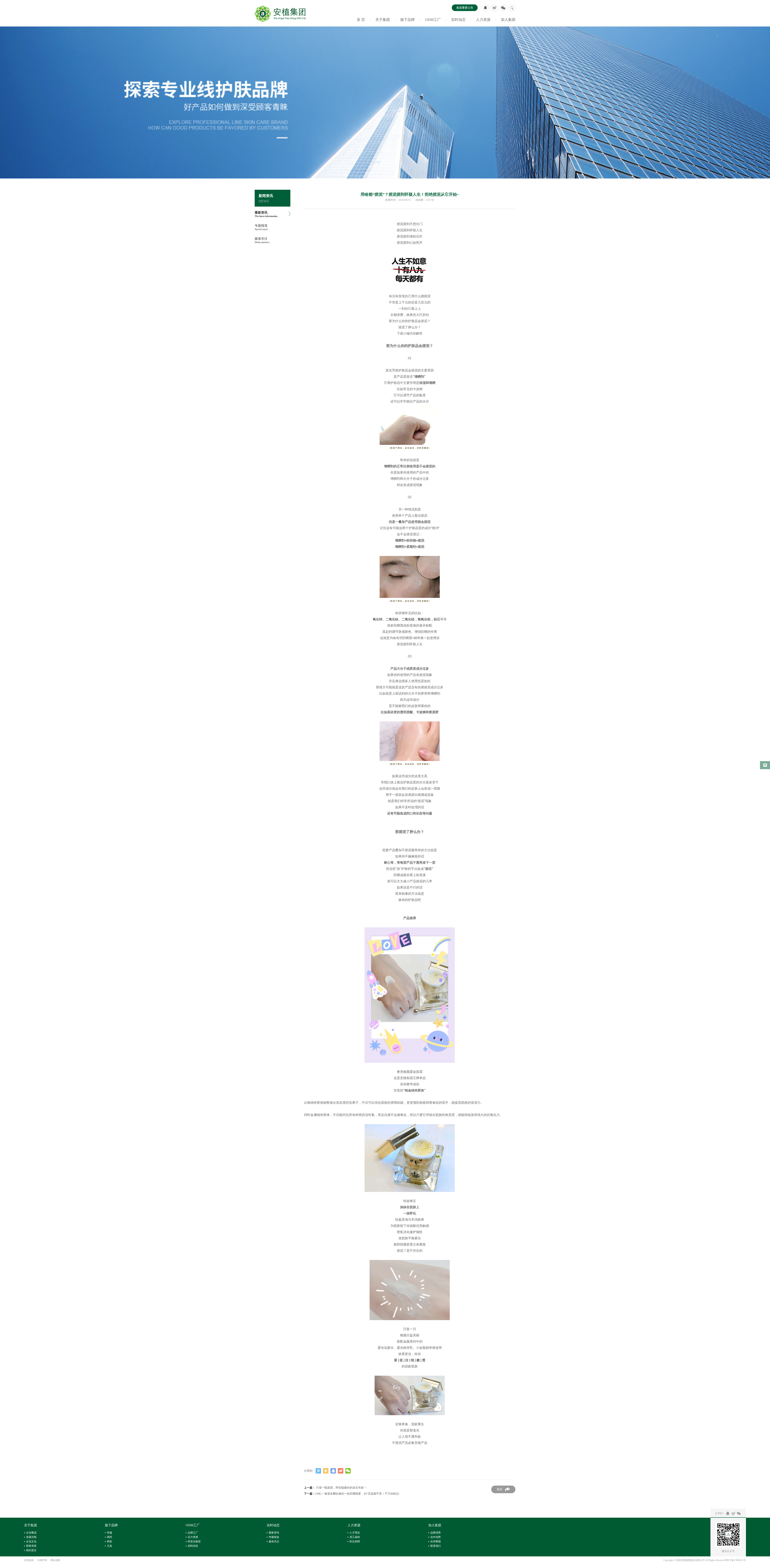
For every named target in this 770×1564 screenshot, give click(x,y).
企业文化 (31, 1541)
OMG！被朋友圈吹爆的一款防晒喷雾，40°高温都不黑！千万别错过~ (357, 1493)
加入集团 (508, 20)
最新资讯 (274, 1532)
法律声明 (42, 1560)
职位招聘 (355, 1541)
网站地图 (55, 1560)
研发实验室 (194, 1541)
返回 (499, 1489)
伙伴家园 (435, 1541)
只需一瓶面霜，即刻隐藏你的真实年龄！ (341, 1487)
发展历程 (31, 1537)
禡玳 (109, 1537)
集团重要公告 (464, 7)
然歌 (109, 1541)
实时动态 (458, 20)
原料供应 (193, 1545)
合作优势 (435, 1537)
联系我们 (435, 1545)
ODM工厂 (433, 20)
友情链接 (29, 1560)
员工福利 (355, 1537)
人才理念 (355, 1532)
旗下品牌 (407, 20)
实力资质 (193, 1537)
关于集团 (382, 20)
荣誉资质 (31, 1545)
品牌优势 (435, 1532)
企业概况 (31, 1532)
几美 (109, 1545)
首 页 (361, 20)
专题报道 (274, 1537)
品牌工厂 (193, 1532)
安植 (109, 1532)
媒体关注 (274, 1541)
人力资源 (483, 20)
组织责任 (31, 1550)
